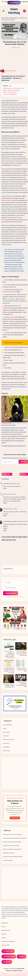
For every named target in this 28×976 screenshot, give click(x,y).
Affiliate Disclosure (5, 930)
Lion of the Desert (11, 291)
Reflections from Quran (8, 739)
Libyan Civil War (13, 317)
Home (2, 18)
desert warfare (7, 200)
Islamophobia (6, 747)
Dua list (5, 728)
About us (3, 926)
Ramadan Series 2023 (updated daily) (12, 841)
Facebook (4, 446)
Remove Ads (15, 818)
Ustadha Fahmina (11, 70)
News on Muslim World (11, 18)
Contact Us (4, 934)
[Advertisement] (14, 55)
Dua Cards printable (8, 860)
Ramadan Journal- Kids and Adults (11, 845)
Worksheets (21, 956)
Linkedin (14, 446)
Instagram (9, 446)
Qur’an (12, 196)
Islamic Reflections (7, 724)
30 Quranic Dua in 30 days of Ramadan (12, 834)
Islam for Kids (6, 961)
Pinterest (23, 446)
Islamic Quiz (6, 735)
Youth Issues (6, 743)
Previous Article (7, 474)
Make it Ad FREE (5, 945)
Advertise (3, 937)
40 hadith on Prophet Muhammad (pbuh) (12, 856)
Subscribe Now (10, 593)
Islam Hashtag (20, 968)
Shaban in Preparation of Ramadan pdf (12, 849)
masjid (7, 332)
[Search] (24, 10)
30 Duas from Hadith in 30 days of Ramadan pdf (14, 838)
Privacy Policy (4, 923)
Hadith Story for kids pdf (8, 852)
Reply (4, 488)
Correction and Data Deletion (8, 941)
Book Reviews (6, 750)
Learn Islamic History (8, 956)
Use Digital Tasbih (8, 951)
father (5, 161)
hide (10, 85)
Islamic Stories (6, 732)
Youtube (19, 446)
